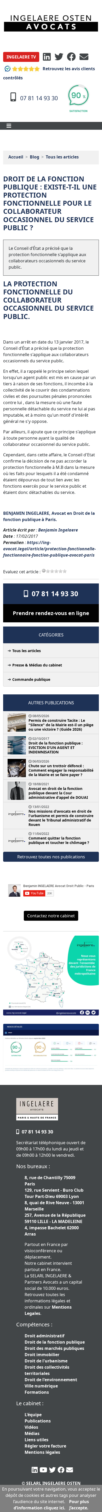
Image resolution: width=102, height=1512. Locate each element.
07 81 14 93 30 (53, 593)
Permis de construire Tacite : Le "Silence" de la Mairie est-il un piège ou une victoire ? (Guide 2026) (61, 725)
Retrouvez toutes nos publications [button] (51, 857)
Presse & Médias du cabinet (37, 665)
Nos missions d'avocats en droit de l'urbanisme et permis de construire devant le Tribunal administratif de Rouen (61, 818)
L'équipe (33, 1415)
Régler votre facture (45, 1446)
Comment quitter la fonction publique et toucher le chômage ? (59, 840)
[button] (21, 57)
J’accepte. (78, 1508)
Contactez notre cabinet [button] (51, 916)
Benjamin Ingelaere (58, 530)
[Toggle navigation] (9, 126)
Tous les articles (62, 157)
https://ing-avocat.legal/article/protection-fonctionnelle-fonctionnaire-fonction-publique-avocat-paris (49, 549)
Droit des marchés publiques (54, 1348)
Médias (32, 1433)
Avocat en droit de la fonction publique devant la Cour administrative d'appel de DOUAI (58, 793)
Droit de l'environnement (51, 1380)
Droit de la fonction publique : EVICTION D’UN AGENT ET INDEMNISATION (56, 747)
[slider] (56, 571)
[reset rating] (44, 571)
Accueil (15, 157)
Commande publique (31, 679)
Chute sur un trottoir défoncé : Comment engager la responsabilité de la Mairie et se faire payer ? (61, 770)
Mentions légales (42, 1452)
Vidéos (31, 1427)
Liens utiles (36, 1440)
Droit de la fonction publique (55, 1342)
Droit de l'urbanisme (46, 1361)
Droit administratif (44, 1336)
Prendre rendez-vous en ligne (51, 613)
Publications (38, 1421)
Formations (37, 1392)
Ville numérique (41, 1386)
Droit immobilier (42, 1354)
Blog (34, 157)
